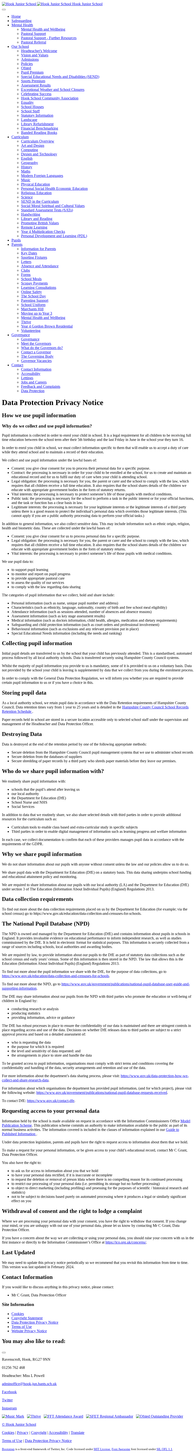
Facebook (9, 1392)
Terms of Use (21, 1327)
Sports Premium (33, 81)
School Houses (32, 107)
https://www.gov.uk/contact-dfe (50, 1101)
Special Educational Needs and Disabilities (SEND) (60, 77)
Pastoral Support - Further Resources (48, 38)
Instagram (9, 1408)
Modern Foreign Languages (42, 176)
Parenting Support (34, 300)
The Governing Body (37, 356)
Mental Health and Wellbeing (43, 29)
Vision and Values (34, 55)
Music (25, 180)
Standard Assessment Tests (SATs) (47, 210)
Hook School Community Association (49, 98)
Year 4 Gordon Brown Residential (47, 326)
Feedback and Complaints (40, 386)
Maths (25, 171)
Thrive (26, 322)
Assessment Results (36, 85)
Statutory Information (37, 115)
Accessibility (30, 374)
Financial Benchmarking (39, 128)
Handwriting (30, 214)
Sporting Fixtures (34, 257)
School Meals (31, 279)
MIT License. (102, 1449)
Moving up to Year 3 (36, 313)
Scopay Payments (34, 283)
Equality (27, 102)
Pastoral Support (33, 34)
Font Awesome (121, 1449)
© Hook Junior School (19, 1424)
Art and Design (32, 145)
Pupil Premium (32, 72)
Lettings (27, 378)
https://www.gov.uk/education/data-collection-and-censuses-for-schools (55, 976)
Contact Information (36, 369)
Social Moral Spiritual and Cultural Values (53, 206)
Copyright (38, 1433)
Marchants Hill (32, 309)
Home (16, 16)
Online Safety (31, 292)
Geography (29, 163)
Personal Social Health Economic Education (54, 188)
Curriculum (20, 137)
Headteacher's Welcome (39, 51)
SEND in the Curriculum (40, 201)
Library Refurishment (37, 124)
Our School (20, 46)
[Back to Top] (4, 1352)
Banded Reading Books (39, 133)
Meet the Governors (36, 343)
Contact (17, 365)
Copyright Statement (27, 1318)
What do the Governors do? (42, 348)
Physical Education (35, 184)
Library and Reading (36, 219)
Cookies (17, 1314)
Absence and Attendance (40, 266)
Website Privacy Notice (29, 1331)
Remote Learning (34, 227)
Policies (27, 64)
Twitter (7, 1400)
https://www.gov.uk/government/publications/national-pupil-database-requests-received (101, 1093)
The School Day (33, 296)
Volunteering (30, 331)
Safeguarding (21, 21)
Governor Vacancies (36, 361)
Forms (26, 275)
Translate (77, 1433)
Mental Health (22, 25)
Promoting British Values (40, 223)
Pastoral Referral (33, 42)
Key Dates (29, 253)
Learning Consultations (38, 287)
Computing (29, 150)
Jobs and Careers (34, 382)
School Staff (30, 111)
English (27, 158)
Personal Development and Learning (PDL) (54, 236)
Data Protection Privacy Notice (34, 1322)
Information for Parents (38, 249)
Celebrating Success (36, 94)
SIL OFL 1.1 (164, 1449)
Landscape (29, 120)
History (26, 167)
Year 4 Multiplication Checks (43, 232)
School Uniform (33, 305)
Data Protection (32, 391)
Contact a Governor (36, 352)
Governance (20, 335)
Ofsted (26, 68)
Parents (16, 244)
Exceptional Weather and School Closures (52, 90)
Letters (26, 262)
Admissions (30, 59)
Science (27, 197)
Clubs (25, 270)
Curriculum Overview (37, 141)
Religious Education (36, 193)
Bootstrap (8, 1449)
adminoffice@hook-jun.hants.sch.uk (29, 1384)
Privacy (22, 1433)
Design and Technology (39, 154)
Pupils (16, 240)
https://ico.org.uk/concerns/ (125, 1242)
